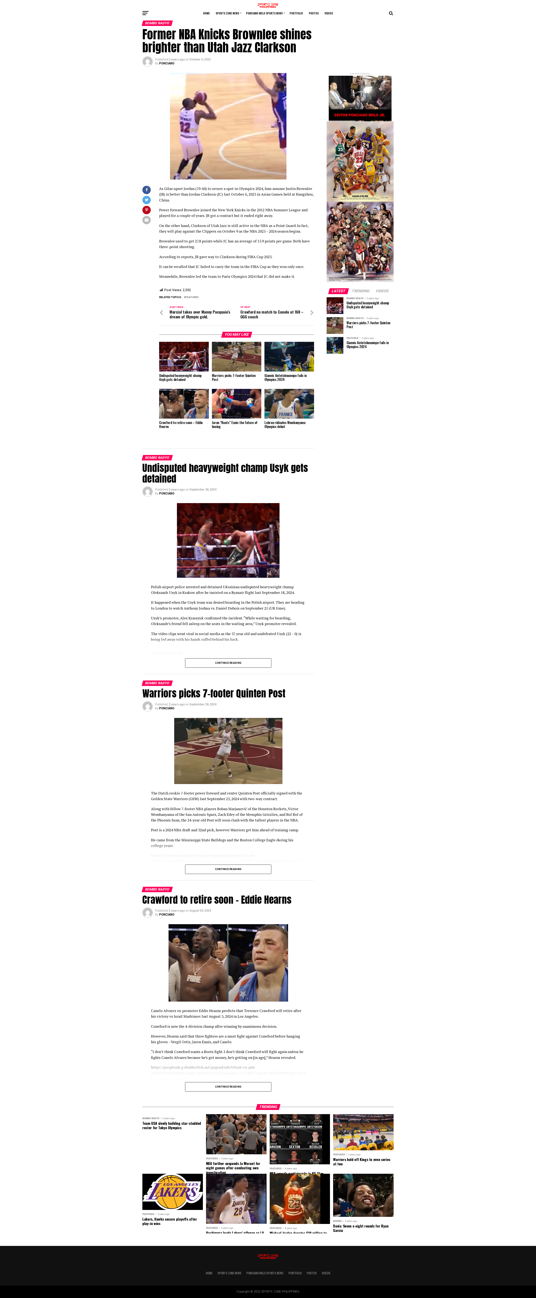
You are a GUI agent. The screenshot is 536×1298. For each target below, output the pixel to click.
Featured (192, 297)
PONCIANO (166, 63)
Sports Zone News (227, 13)
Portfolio (296, 13)
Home (206, 13)
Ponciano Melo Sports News (264, 13)
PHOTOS (314, 13)
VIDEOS (329, 13)
